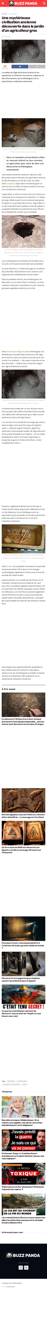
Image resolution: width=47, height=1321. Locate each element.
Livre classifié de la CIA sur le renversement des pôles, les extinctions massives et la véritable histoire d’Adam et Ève (23, 1220)
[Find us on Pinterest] (26, 1268)
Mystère (6, 1195)
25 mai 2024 (6, 36)
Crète (24, 1084)
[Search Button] (44, 3)
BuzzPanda (10, 1286)
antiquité (10, 1081)
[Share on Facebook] (20, 66)
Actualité (7, 1098)
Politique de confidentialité (12, 1283)
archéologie (21, 1081)
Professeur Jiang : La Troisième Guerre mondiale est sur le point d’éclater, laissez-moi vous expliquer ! (23, 1156)
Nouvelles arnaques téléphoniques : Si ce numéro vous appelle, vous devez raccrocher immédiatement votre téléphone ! (22, 1122)
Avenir (5, 1131)
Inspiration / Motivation (12, 1165)
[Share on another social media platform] (37, 66)
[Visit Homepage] (23, 3)
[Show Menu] (3, 3)
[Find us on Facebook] (21, 1268)
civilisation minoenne (11, 1084)
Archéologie (13, 14)
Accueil (4, 14)
